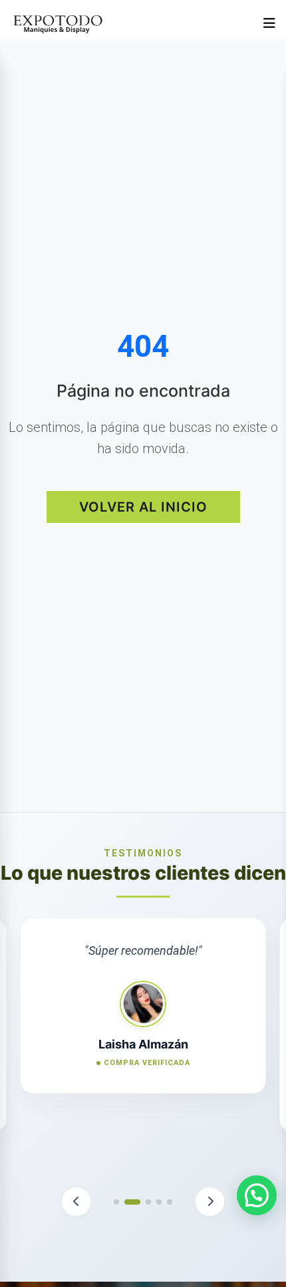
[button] (76, 1202)
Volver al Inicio (143, 507)
